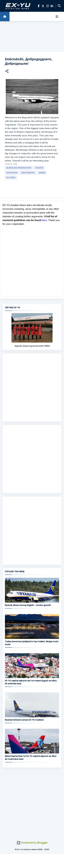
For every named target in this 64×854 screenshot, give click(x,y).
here (44, 220)
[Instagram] (47, 6)
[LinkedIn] (52, 6)
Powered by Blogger (34, 843)
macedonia (11, 173)
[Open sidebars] (57, 16)
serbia (42, 173)
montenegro (28, 173)
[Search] (59, 5)
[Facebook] (39, 6)
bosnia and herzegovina (18, 168)
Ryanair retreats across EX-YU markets (24, 719)
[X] (43, 6)
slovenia (10, 178)
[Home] (5, 16)
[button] (7, 71)
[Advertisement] (32, 36)
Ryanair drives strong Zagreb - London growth (28, 605)
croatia (39, 168)
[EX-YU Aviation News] (17, 5)
